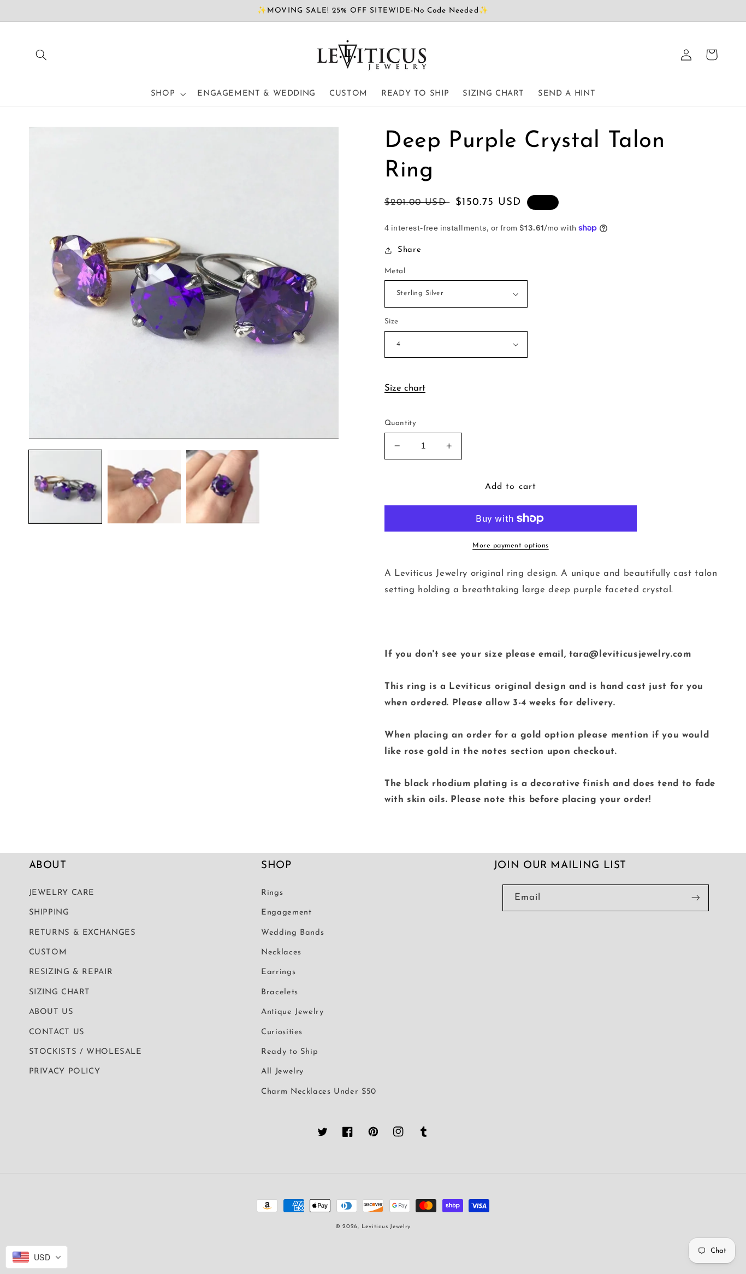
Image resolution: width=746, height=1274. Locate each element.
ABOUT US (51, 1012)
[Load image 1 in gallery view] (65, 486)
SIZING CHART (60, 992)
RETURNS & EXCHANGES (82, 933)
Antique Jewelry (292, 1012)
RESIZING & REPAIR (71, 972)
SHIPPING (49, 913)
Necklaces (281, 952)
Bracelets (279, 992)
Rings (272, 893)
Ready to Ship (289, 1052)
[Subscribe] (695, 897)
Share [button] (409, 250)
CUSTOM (48, 952)
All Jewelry (282, 1071)
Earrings (278, 972)
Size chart (404, 388)
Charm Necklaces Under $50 (318, 1092)
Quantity (400, 423)
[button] (41, 54)
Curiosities (282, 1032)
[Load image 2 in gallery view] (144, 486)
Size (391, 321)
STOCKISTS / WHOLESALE (85, 1052)
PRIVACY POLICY (64, 1071)
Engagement (286, 913)
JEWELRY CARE (62, 893)
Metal (394, 271)
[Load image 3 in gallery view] (222, 486)
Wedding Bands (292, 933)
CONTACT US (57, 1032)
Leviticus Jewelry (386, 1227)
